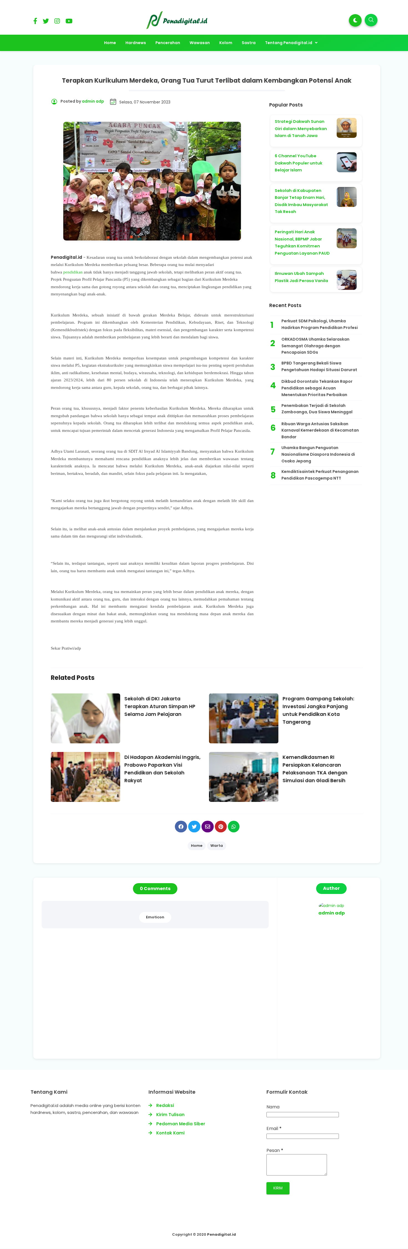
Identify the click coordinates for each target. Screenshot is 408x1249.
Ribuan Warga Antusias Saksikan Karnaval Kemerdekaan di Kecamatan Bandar (320, 430)
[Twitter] (46, 22)
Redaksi (165, 1105)
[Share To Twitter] (194, 826)
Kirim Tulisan (170, 1115)
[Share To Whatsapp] (234, 826)
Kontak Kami (170, 1133)
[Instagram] (57, 22)
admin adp (331, 913)
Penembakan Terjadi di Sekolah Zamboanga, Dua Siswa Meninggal (316, 409)
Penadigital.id (221, 1234)
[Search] (371, 20)
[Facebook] (35, 22)
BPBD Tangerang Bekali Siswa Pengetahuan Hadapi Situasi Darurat (319, 366)
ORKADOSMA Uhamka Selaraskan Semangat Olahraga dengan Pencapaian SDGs (315, 345)
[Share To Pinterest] (221, 826)
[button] (355, 20)
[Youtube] (69, 22)
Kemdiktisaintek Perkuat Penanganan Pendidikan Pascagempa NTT (320, 475)
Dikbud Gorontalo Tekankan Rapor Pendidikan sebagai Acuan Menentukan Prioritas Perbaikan (316, 388)
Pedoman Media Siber (180, 1124)
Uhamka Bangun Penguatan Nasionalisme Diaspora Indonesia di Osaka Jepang (318, 454)
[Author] (331, 905)
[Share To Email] (208, 826)
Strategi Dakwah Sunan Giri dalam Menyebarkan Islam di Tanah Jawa (301, 128)
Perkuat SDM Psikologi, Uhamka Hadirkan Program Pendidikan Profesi (319, 324)
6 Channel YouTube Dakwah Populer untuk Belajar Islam (298, 163)
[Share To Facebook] (181, 826)
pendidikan (73, 272)
